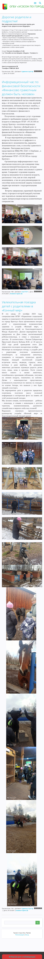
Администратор (27, 71)
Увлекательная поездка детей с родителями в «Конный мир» (19, 306)
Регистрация (19, 935)
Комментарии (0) (16, 294)
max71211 (24, 292)
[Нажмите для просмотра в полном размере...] (22, 214)
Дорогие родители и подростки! (16, 19)
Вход (27, 935)
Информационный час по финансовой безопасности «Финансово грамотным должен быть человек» (21, 88)
